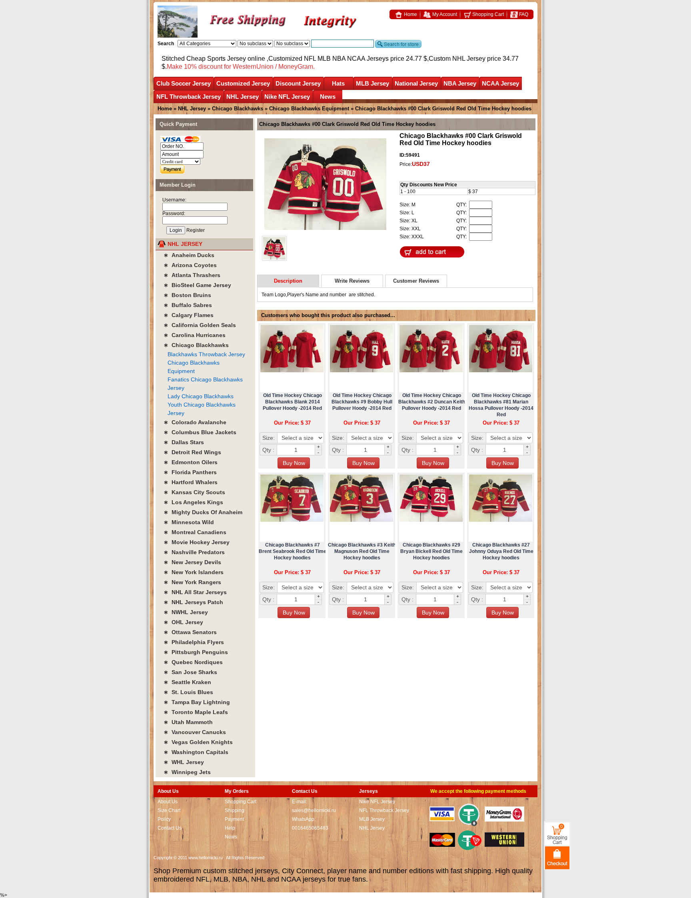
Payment (234, 819)
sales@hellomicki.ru (314, 810)
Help (230, 828)
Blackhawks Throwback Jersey (206, 354)
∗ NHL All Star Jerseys (195, 592)
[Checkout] (557, 857)
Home (410, 14)
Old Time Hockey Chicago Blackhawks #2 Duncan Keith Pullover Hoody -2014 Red (431, 402)
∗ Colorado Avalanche (195, 422)
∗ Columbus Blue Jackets (200, 432)
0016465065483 (310, 828)
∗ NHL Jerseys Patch (193, 602)
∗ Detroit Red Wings (192, 452)
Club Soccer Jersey (183, 83)
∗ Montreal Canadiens (195, 532)
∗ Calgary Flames (189, 315)
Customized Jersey (243, 83)
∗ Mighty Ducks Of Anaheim (203, 512)
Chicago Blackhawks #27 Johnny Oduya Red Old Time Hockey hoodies (501, 551)
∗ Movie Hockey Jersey (197, 542)
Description (288, 281)
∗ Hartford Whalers (191, 482)
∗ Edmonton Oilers (191, 462)
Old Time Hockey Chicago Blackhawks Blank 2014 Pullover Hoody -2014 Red (292, 402)
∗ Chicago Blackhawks (196, 345)
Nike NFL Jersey (287, 96)
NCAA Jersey (500, 83)
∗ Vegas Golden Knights (198, 742)
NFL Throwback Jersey (188, 96)
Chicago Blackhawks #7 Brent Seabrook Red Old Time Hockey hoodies (292, 551)
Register (195, 230)
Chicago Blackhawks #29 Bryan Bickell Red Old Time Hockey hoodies (431, 551)
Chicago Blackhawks (237, 109)
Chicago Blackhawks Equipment (309, 109)
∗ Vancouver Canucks (195, 732)
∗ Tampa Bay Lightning (197, 702)
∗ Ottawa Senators (190, 632)
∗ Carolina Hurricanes (195, 335)
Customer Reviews (416, 281)
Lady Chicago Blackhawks (201, 396)
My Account (444, 14)
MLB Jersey (372, 83)
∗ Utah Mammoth (188, 722)
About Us (168, 801)
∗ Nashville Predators (194, 552)
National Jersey (416, 83)
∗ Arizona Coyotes (190, 265)
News (328, 96)
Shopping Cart (487, 14)
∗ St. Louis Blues (188, 692)
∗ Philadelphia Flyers (194, 642)
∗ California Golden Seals (200, 325)
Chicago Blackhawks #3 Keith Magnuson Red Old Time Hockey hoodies (362, 551)
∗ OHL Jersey (183, 622)
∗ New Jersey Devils (192, 562)
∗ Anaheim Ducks (189, 255)
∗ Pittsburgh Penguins (196, 652)
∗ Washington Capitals (196, 752)
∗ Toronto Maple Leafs (196, 712)
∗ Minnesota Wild (189, 522)
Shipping (234, 810)
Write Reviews (352, 281)
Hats (338, 83)
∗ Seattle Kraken (187, 682)
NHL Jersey (242, 96)
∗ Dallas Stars (184, 442)
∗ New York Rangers (192, 582)
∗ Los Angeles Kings (193, 502)
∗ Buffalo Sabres (188, 305)
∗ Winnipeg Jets (187, 772)
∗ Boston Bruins (187, 295)
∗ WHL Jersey (184, 762)
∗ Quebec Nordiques (193, 662)
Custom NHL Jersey (457, 58)
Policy (164, 819)
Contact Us (170, 828)
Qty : (268, 450)
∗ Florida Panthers (190, 472)
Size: (268, 438)
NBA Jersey (459, 83)
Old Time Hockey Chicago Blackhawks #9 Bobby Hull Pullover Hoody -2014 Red (362, 402)
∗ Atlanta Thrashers (192, 275)
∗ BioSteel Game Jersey (197, 285)
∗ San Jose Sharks (190, 672)
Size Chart (169, 810)
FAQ (523, 14)
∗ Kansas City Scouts (194, 492)
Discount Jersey (298, 83)
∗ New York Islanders (194, 572)
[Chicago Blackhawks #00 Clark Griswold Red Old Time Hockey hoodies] (325, 184)
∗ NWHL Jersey (186, 612)
